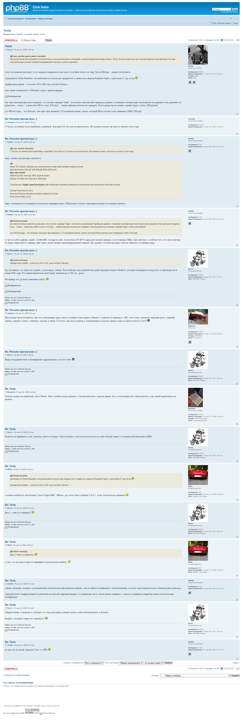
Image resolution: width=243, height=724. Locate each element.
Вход (236, 23)
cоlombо (10, 122)
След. (235, 663)
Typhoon (19, 34)
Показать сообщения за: (73, 663)
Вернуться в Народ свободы (17, 675)
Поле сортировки (112, 663)
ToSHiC (10, 142)
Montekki (11, 392)
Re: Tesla (10, 388)
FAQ (214, 23)
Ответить (7, 39)
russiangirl (28, 34)
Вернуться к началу (237, 114)
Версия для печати (230, 17)
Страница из (211, 40)
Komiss (36, 34)
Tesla (7, 30)
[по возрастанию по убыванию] (158, 663)
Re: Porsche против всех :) (21, 118)
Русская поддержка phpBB (13, 713)
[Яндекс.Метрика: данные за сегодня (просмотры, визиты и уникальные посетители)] (47, 713)
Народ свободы (45, 19)
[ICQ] (194, 82)
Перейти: (155, 676)
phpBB (16, 706)
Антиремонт (30, 19)
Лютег (42, 34)
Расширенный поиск (229, 12)
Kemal (9, 50)
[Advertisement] (63, 697)
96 (238, 40)
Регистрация (225, 23)
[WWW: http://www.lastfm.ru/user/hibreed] (189, 82)
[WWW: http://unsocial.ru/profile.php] (189, 342)
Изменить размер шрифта (235, 17)
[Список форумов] (18, 8)
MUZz (9, 469)
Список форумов (16, 19)
